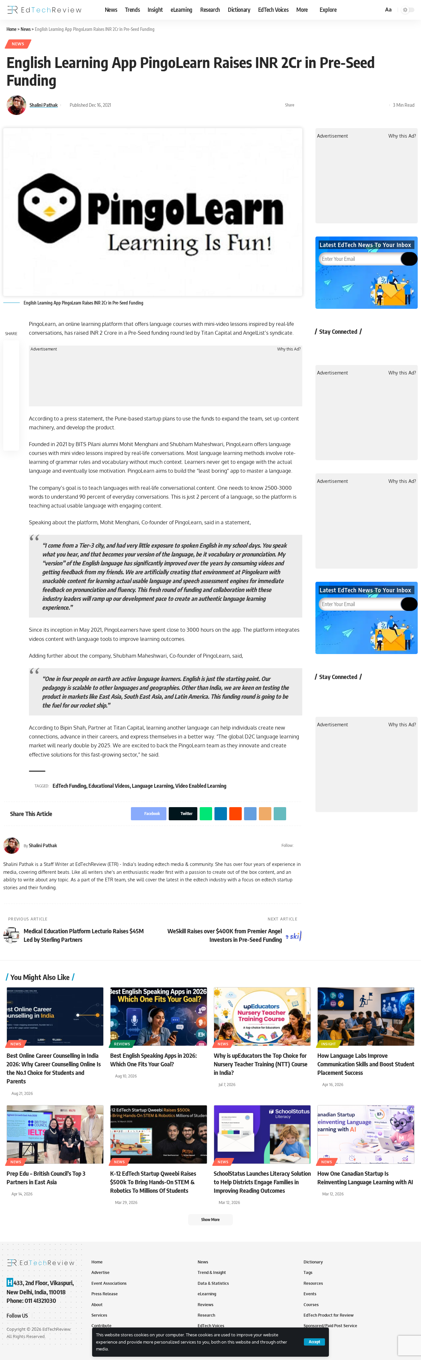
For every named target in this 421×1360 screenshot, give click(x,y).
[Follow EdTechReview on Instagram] (376, 346)
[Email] (362, 105)
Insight (328, 1044)
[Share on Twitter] (311, 105)
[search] (377, 9)
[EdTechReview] (44, 10)
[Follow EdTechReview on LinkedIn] (394, 346)
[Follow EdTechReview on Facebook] (324, 346)
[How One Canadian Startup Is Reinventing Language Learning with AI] (366, 1134)
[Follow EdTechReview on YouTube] (359, 346)
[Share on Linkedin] (331, 105)
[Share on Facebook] (301, 105)
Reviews (122, 1044)
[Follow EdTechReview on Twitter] (341, 346)
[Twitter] (299, 846)
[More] (382, 105)
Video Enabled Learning (200, 785)
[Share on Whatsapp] (321, 105)
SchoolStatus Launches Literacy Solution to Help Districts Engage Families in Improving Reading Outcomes (262, 1181)
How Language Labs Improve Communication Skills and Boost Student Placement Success (365, 1064)
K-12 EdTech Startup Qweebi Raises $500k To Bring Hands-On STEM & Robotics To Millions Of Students (153, 1181)
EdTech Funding (69, 785)
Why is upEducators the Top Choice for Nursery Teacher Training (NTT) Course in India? (261, 1064)
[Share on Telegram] (352, 105)
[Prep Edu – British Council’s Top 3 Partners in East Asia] (55, 1134)
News (18, 43)
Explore (328, 9)
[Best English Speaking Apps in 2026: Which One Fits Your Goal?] (159, 1016)
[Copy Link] (372, 105)
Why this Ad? (289, 349)
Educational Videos (109, 785)
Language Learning (152, 785)
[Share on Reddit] (342, 105)
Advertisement (44, 349)
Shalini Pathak (44, 105)
